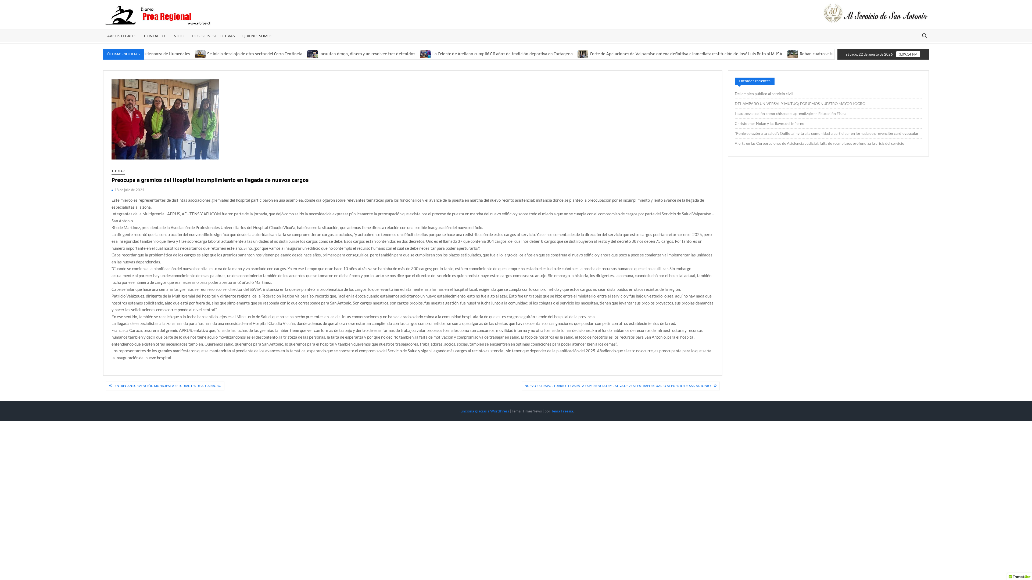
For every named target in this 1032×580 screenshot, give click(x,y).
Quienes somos (257, 36)
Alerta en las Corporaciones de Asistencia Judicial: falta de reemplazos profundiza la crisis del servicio (819, 143)
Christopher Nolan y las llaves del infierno (769, 123)
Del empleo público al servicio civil (764, 93)
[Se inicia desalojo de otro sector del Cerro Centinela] (180, 53)
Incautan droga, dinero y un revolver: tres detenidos (347, 54)
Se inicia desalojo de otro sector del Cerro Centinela (234, 54)
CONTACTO (154, 36)
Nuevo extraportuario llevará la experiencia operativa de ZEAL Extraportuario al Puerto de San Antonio (618, 386)
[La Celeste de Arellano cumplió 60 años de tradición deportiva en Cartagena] (405, 53)
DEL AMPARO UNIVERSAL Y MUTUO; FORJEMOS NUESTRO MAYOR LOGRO (800, 103)
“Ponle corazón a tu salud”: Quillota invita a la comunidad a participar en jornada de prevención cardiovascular (827, 133)
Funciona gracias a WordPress (483, 411)
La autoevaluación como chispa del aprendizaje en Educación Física (790, 113)
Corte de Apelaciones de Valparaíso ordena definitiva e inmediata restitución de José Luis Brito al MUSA (665, 54)
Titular (118, 171)
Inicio (178, 36)
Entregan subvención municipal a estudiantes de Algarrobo (168, 386)
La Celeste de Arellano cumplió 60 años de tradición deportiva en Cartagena (482, 54)
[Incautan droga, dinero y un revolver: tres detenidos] (292, 53)
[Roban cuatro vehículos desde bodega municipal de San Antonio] (772, 53)
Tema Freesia (562, 411)
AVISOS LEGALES (121, 36)
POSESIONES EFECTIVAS (213, 36)
